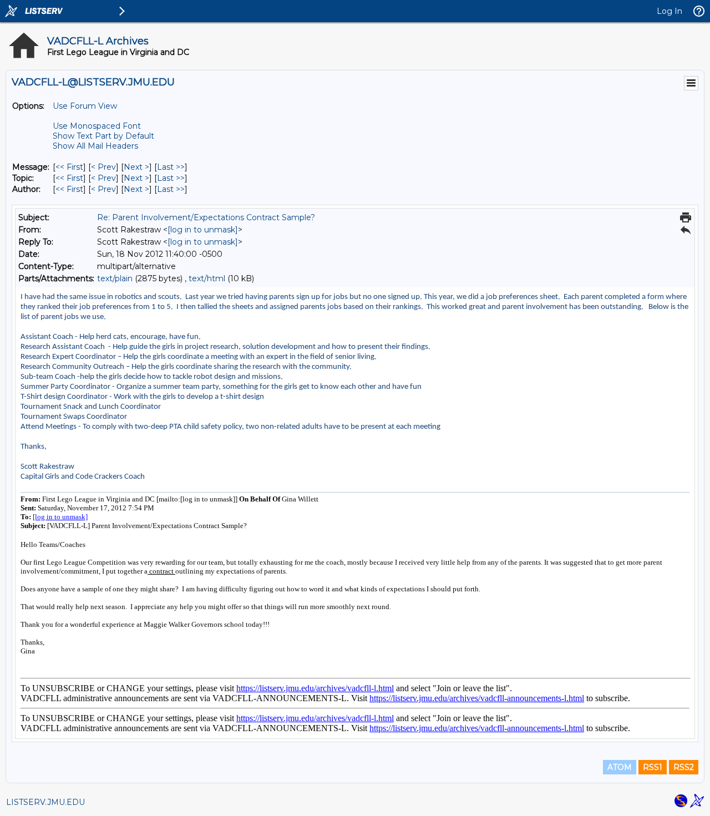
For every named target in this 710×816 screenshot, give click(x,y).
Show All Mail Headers (95, 146)
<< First (69, 167)
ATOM (619, 767)
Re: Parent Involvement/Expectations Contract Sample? (206, 217)
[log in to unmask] (203, 230)
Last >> (171, 167)
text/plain (115, 278)
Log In (669, 11)
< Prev (103, 167)
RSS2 (683, 767)
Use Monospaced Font (97, 126)
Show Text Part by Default (103, 136)
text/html (207, 278)
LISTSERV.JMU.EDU (45, 802)
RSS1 (652, 767)
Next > (136, 167)
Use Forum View (85, 106)
